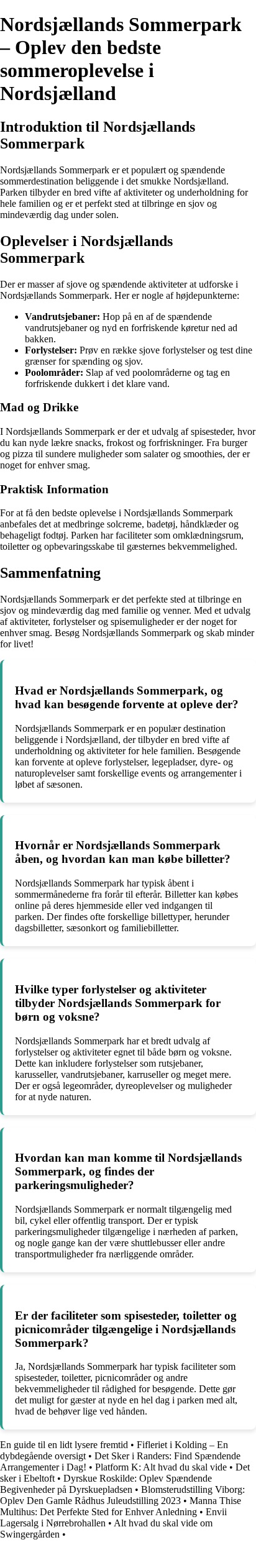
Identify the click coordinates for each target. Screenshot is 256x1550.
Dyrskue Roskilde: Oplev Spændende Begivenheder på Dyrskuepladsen (106, 1484)
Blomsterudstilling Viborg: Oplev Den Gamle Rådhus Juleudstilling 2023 (122, 1495)
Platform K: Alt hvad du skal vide (161, 1467)
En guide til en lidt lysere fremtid (64, 1444)
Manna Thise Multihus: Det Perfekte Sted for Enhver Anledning (120, 1506)
